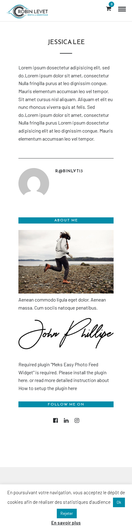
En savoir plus (66, 522)
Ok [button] (119, 502)
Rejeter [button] (66, 513)
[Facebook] (55, 420)
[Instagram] (77, 420)
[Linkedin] (66, 420)
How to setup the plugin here (47, 388)
